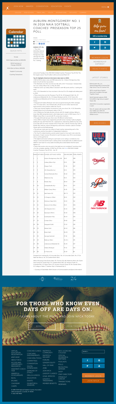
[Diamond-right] (100, 161)
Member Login (100, 58)
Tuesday (42, 73)
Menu (104, 7)
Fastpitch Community (16, 71)
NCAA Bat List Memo (13, 68)
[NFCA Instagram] (105, 42)
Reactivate (100, 69)
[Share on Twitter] (42, 44)
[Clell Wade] (58, 279)
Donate (16, 57)
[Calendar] (16, 38)
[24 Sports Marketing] (73, 279)
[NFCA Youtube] (105, 47)
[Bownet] (42, 279)
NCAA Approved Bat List (13, 60)
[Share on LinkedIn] (44, 44)
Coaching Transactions (16, 74)
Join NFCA (93, 381)
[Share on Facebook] (39, 44)
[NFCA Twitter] (95, 47)
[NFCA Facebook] (95, 42)
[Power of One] (100, 28)
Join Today (74, 326)
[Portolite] (100, 183)
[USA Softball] (100, 139)
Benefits (42, 326)
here (66, 148)
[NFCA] (8, 6)
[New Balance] (100, 205)
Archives (100, 123)
